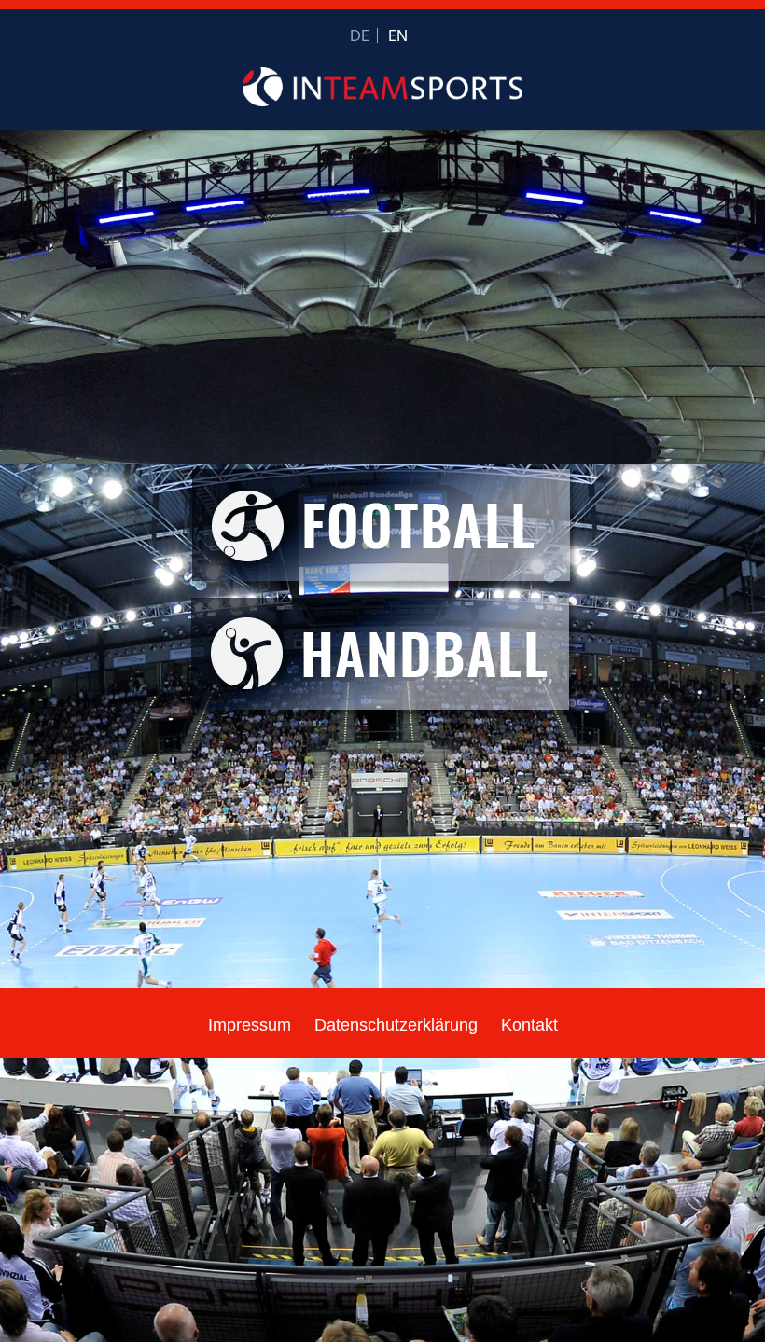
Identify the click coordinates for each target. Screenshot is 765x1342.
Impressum (249, 1025)
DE (359, 36)
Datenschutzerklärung (396, 1025)
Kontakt (529, 1025)
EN (398, 36)
